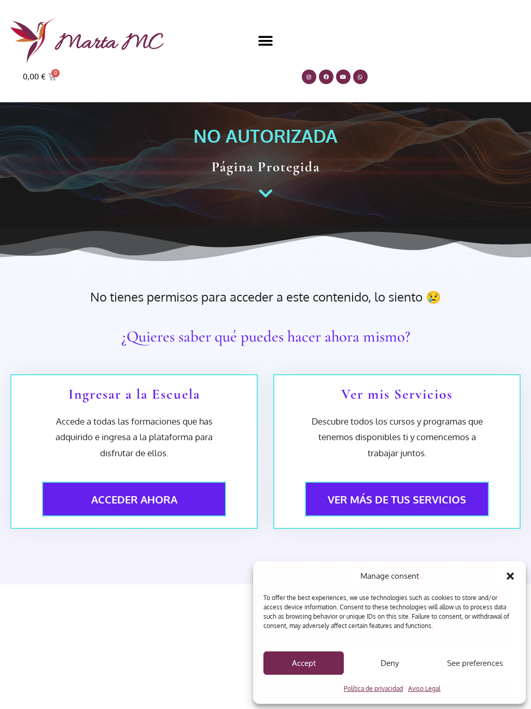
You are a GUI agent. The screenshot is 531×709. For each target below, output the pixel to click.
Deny (390, 663)
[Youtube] (343, 77)
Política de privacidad (373, 688)
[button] (510, 576)
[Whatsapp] (360, 77)
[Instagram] (309, 77)
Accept (304, 663)
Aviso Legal (424, 688)
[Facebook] (326, 77)
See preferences (475, 663)
